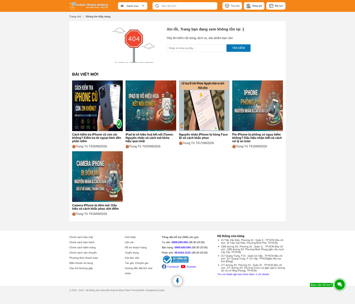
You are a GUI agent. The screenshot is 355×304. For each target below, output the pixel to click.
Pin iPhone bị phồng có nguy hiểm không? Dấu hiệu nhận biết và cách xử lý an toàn (257, 138)
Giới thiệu (130, 237)
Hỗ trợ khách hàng (136, 247)
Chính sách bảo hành (81, 242)
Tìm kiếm (238, 48)
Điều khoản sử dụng (81, 262)
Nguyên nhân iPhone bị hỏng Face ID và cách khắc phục (203, 136)
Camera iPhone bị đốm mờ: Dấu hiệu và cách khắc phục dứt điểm (95, 207)
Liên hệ (129, 242)
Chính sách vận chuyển (83, 252)
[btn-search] (157, 6)
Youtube (191, 266)
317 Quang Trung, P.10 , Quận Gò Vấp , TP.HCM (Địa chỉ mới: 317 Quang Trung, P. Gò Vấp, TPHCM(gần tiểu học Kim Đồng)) (251, 258)
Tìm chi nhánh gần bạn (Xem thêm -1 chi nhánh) (243, 274)
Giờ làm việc (132, 257)
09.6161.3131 (183, 252)
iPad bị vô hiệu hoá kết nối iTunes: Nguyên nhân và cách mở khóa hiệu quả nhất (150, 138)
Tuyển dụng (132, 252)
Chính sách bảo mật (81, 237)
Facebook (173, 266)
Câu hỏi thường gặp (81, 268)
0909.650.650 (180, 242)
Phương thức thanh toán (83, 257)
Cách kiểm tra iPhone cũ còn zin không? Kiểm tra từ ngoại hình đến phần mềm (96, 138)
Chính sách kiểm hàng (82, 247)
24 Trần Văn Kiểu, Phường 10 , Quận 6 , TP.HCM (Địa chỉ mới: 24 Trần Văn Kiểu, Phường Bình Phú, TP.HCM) (252, 241)
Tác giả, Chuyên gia (136, 262)
